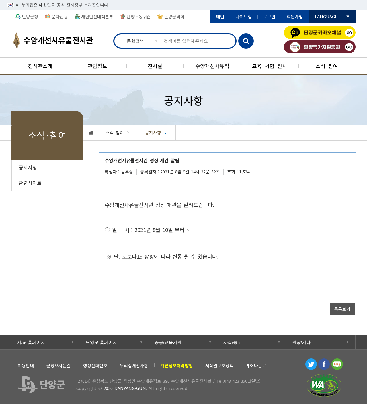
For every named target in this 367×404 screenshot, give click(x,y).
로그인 (269, 16)
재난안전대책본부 (97, 16)
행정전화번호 (95, 365)
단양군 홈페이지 (101, 342)
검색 (246, 41)
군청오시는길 (58, 365)
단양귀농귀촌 (139, 16)
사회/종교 (232, 342)
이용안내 (26, 365)
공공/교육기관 (168, 342)
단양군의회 (174, 16)
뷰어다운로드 (258, 365)
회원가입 (295, 16)
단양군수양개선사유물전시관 (58, 40)
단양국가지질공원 (320, 46)
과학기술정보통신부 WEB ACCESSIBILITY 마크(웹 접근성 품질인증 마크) (324, 385)
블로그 (337, 364)
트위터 (311, 364)
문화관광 (60, 16)
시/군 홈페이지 (31, 342)
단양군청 (30, 16)
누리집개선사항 (134, 365)
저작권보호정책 (219, 365)
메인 (220, 16)
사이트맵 (244, 16)
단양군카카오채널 (320, 32)
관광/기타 (301, 342)
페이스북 (324, 364)
